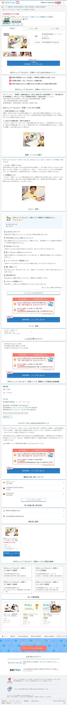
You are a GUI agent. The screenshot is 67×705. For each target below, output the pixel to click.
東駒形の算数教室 (40, 7)
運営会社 (4, 701)
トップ (5, 7)
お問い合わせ (35, 701)
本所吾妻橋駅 (14, 405)
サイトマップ (17, 703)
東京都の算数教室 (19, 7)
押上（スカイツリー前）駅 (18, 409)
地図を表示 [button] (6, 417)
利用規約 (26, 701)
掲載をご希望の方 (7, 703)
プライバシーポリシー (15, 701)
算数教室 (10, 7)
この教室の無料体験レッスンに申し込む (33, 63)
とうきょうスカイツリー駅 (19, 407)
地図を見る (46, 38)
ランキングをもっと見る (33, 500)
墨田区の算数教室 (29, 7)
